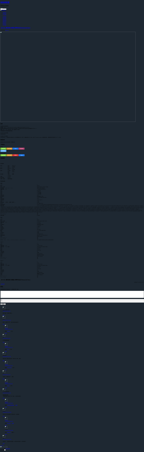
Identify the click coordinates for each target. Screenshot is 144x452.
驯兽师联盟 (4, 2)
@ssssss (8, 331)
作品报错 (4, 16)
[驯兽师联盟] (3, 10)
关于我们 (4, 25)
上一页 (1, 445)
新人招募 (4, 14)
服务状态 (4, 21)
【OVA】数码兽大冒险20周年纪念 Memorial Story (15, 27)
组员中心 (4, 22)
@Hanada (9, 432)
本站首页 (4, 12)
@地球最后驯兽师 (10, 405)
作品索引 (4, 13)
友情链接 (4, 20)
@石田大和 (9, 367)
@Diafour (9, 423)
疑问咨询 (4, 17)
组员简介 (4, 23)
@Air (8, 349)
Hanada (6, 328)
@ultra (8, 385)
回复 (3, 315)
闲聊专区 (4, 19)
